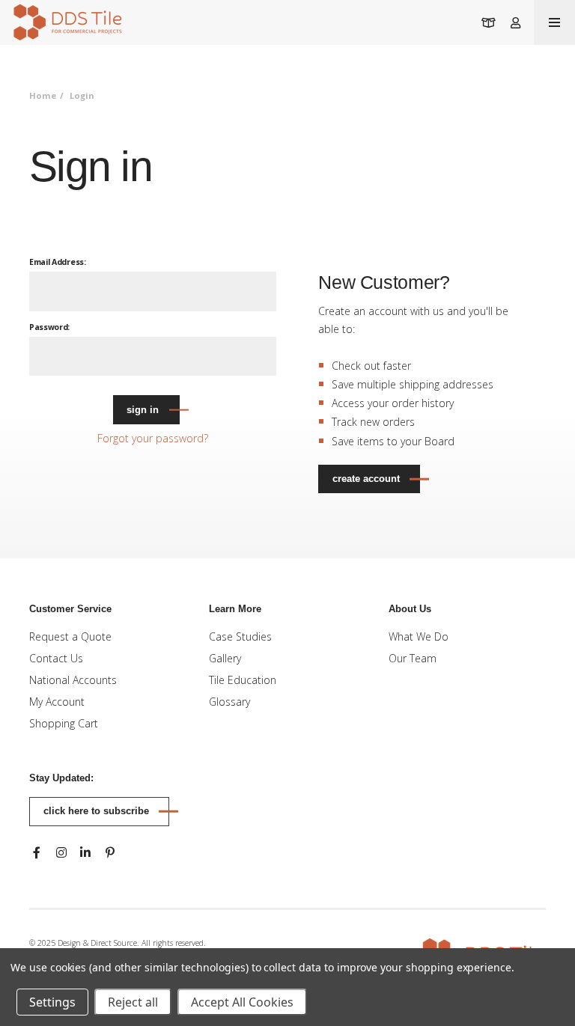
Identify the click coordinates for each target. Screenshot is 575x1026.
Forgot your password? (152, 438)
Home (42, 95)
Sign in (143, 409)
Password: (49, 327)
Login (82, 95)
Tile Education (242, 680)
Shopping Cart (63, 723)
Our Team (412, 658)
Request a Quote (70, 636)
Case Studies (240, 636)
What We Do (418, 636)
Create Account (366, 478)
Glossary (229, 701)
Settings (52, 1002)
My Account (57, 701)
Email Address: (57, 262)
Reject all (133, 1002)
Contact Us (56, 658)
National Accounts (73, 680)
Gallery (225, 658)
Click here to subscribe (96, 810)
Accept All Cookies (242, 1002)
